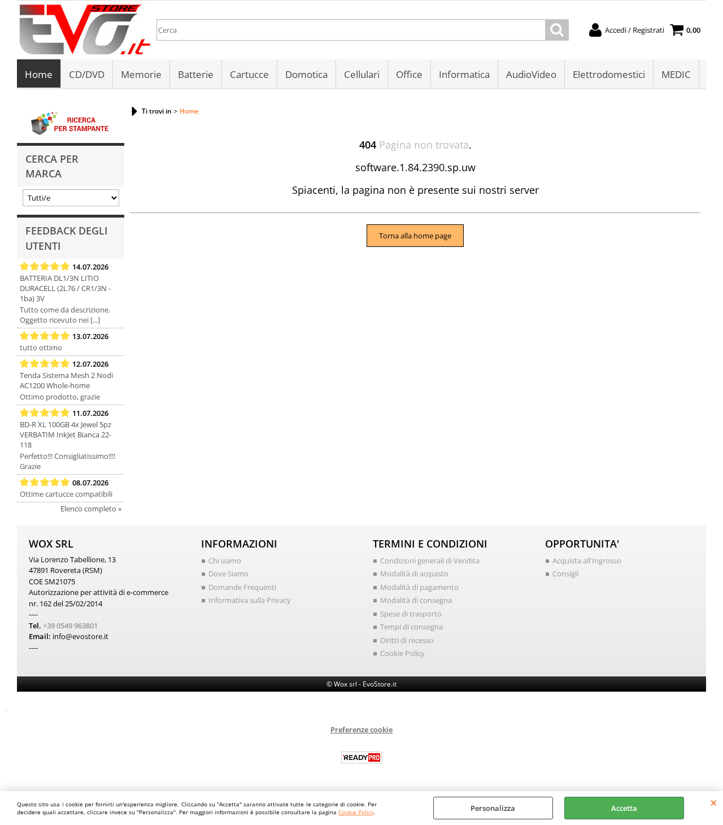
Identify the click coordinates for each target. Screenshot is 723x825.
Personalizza (493, 808)
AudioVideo (531, 74)
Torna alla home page (415, 236)
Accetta (624, 808)
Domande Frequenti (242, 587)
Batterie (196, 74)
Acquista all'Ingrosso (586, 560)
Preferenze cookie (361, 729)
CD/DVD (86, 74)
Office (409, 74)
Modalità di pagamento (419, 587)
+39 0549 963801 (70, 625)
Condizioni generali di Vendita (430, 560)
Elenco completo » (90, 508)
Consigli (565, 573)
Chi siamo (224, 560)
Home (39, 74)
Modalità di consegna (416, 600)
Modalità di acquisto (414, 573)
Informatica (464, 74)
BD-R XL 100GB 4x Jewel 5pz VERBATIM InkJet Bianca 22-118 (65, 434)
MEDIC (676, 74)
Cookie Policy (356, 812)
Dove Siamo (228, 573)
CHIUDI (713, 802)
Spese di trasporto (411, 614)
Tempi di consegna (411, 627)
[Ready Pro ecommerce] (361, 757)
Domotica (306, 74)
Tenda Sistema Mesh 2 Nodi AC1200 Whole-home (66, 380)
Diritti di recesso (407, 640)
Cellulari (362, 74)
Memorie (141, 74)
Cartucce (249, 74)
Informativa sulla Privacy (249, 600)
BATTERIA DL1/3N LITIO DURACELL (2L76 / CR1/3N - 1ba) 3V (65, 288)
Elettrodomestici (609, 74)
